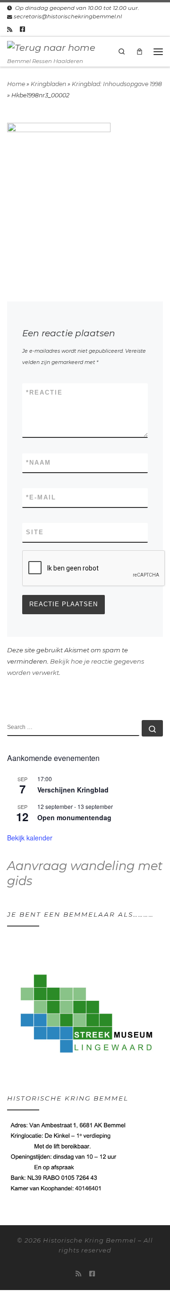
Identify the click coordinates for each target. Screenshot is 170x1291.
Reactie (44, 392)
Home (16, 83)
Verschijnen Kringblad (73, 789)
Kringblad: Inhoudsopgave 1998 (117, 83)
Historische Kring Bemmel (89, 1240)
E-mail (41, 497)
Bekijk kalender (29, 837)
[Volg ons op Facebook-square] (22, 29)
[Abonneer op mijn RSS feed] (9, 29)
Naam (38, 462)
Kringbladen (48, 83)
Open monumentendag (74, 817)
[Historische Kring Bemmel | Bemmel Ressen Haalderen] (51, 47)
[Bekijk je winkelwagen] (140, 51)
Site (35, 532)
